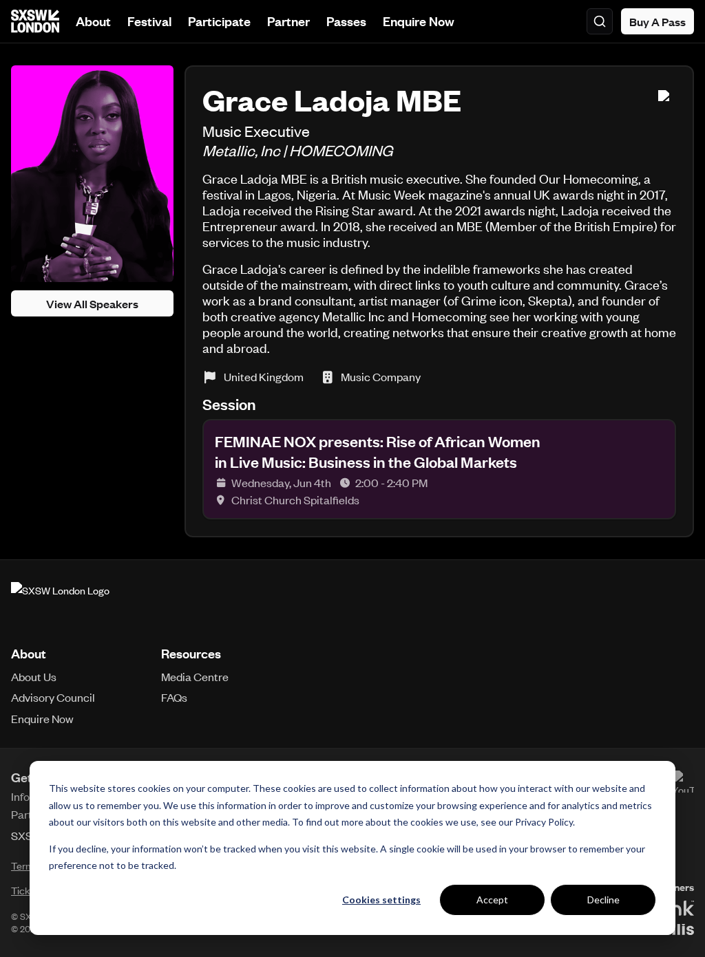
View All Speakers (92, 303)
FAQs (174, 697)
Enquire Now (418, 21)
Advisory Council (53, 697)
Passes (346, 21)
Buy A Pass (657, 21)
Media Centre (195, 676)
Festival (149, 21)
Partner (288, 21)
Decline (603, 899)
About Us (33, 676)
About (93, 21)
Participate (219, 21)
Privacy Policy (544, 822)
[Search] (600, 21)
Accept (492, 899)
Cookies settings (381, 899)
